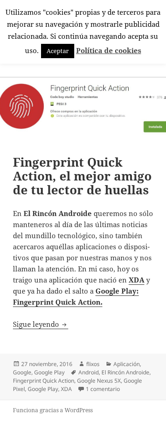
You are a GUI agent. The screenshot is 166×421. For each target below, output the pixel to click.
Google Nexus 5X (99, 381)
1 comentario (103, 389)
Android (88, 372)
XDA (66, 389)
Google (22, 372)
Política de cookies (108, 50)
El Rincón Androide (125, 372)
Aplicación (126, 364)
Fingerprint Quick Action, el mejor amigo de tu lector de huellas (82, 176)
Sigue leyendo (40, 324)
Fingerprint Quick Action (43, 381)
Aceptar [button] (58, 51)
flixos (93, 364)
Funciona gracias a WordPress (53, 410)
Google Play (49, 372)
